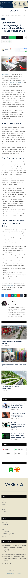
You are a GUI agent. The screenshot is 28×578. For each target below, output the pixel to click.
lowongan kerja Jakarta (15, 82)
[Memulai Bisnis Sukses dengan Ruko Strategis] (14, 332)
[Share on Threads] (19, 37)
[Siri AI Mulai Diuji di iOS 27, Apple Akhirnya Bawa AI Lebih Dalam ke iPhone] (6, 406)
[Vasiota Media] (14, 10)
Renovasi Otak (5, 74)
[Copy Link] (5, 37)
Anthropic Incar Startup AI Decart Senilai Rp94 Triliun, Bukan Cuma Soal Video (18, 415)
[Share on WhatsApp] (12, 37)
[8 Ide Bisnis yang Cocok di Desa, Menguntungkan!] (14, 378)
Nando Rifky (5, 34)
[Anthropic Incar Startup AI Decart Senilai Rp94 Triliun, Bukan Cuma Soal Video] (6, 415)
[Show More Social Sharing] (25, 37)
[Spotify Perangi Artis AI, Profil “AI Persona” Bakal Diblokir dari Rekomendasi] (6, 436)
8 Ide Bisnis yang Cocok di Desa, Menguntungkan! (10, 387)
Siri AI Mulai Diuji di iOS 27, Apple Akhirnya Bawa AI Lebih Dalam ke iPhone (18, 405)
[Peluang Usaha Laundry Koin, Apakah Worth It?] (14, 355)
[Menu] (2, 10)
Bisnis (3, 19)
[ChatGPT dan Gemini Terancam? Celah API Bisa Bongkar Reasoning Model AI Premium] (6, 425)
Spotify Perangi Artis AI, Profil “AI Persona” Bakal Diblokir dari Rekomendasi (18, 435)
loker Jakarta (9, 285)
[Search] (26, 10)
